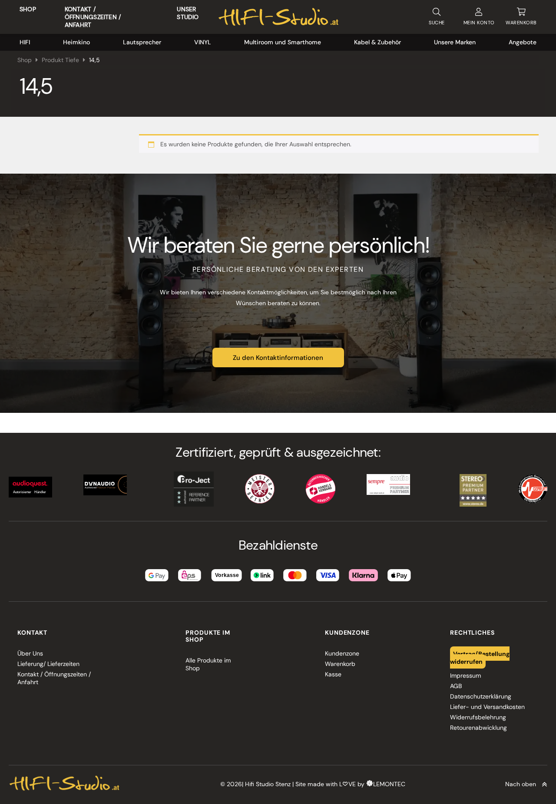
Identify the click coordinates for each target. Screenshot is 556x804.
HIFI (25, 42)
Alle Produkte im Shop (208, 664)
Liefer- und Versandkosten (487, 707)
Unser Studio (188, 13)
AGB (456, 686)
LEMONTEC (389, 784)
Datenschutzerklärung (480, 696)
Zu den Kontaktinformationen (278, 357)
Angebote (522, 42)
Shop (28, 9)
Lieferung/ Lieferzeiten (48, 664)
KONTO (479, 23)
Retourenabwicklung (478, 728)
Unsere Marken (455, 42)
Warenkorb (340, 664)
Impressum (465, 675)
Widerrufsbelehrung (478, 717)
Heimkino (76, 42)
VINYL (202, 42)
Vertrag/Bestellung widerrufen (480, 657)
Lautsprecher (142, 42)
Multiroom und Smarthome (282, 42)
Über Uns (30, 653)
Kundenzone (342, 653)
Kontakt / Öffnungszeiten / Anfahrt (93, 17)
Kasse (333, 674)
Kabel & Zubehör (377, 42)
